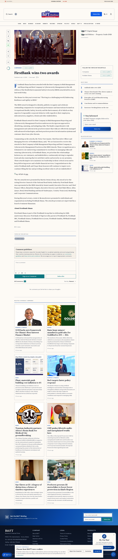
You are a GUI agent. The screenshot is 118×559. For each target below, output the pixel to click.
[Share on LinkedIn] (8, 40)
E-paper (97, 23)
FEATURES (52, 23)
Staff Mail (35, 544)
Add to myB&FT (29, 68)
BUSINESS (30, 23)
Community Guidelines (66, 541)
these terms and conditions (32, 256)
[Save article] (8, 56)
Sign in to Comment (29, 276)
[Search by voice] (16, 14)
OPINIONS (59, 23)
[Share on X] (8, 31)
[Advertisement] (97, 51)
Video (89, 538)
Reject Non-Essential (75, 551)
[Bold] (15, 273)
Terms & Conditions (65, 533)
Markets (90, 536)
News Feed (91, 533)
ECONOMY (38, 23)
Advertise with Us (37, 538)
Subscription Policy (65, 544)
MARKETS (45, 23)
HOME (19, 23)
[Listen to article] (8, 62)
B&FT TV (79, 23)
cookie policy (19, 555)
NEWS (24, 23)
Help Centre (36, 536)
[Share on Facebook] (8, 36)
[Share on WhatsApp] (8, 45)
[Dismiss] (111, 114)
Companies (18, 68)
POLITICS (66, 23)
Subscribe (96, 14)
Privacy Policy (64, 536)
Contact (35, 541)
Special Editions (88, 23)
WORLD (73, 23)
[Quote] (22, 273)
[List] (25, 273)
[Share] (8, 51)
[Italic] (19, 273)
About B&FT (36, 533)
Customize (88, 551)
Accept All (97, 551)
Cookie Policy (64, 538)
